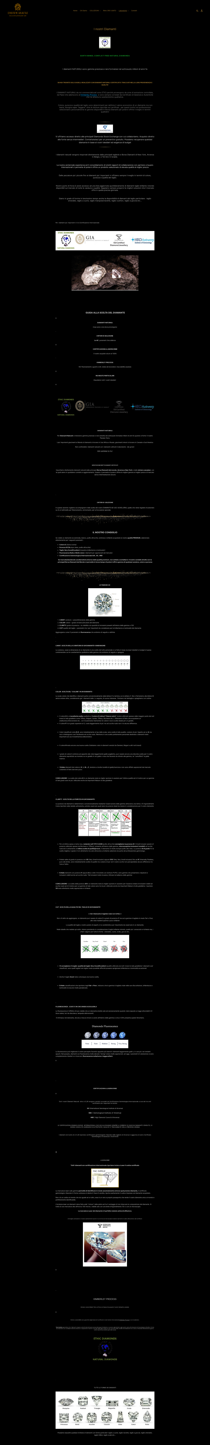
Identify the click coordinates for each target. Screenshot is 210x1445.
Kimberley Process (89, 95)
